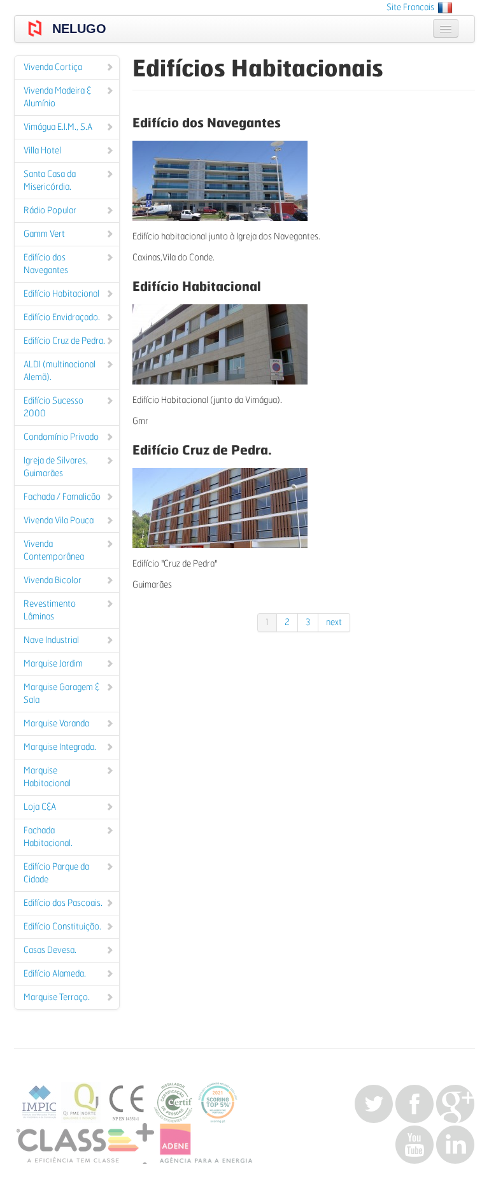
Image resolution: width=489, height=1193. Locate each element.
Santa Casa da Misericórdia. (50, 181)
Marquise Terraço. (57, 997)
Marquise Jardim (53, 664)
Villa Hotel (42, 150)
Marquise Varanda (56, 723)
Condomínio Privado (61, 437)
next (334, 622)
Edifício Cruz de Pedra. (64, 341)
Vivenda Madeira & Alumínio (57, 97)
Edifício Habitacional (61, 294)
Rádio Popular (50, 210)
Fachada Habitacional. (48, 837)
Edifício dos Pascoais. (63, 903)
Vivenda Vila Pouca (59, 520)
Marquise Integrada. (60, 747)
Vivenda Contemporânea (54, 550)
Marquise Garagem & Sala (61, 694)
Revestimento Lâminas (50, 610)
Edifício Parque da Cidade (56, 873)
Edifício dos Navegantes (46, 264)
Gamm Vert (44, 234)
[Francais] (445, 7)
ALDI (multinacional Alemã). (60, 371)
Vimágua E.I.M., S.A (58, 127)
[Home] (35, 28)
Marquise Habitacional (47, 777)
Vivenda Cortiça (53, 67)
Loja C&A (40, 807)
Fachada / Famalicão (62, 497)
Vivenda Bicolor (53, 580)
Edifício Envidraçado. (62, 317)
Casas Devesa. (50, 950)
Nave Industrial (51, 640)
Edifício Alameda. (55, 974)
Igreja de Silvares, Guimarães (56, 467)
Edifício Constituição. (62, 926)
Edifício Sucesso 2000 (53, 407)
